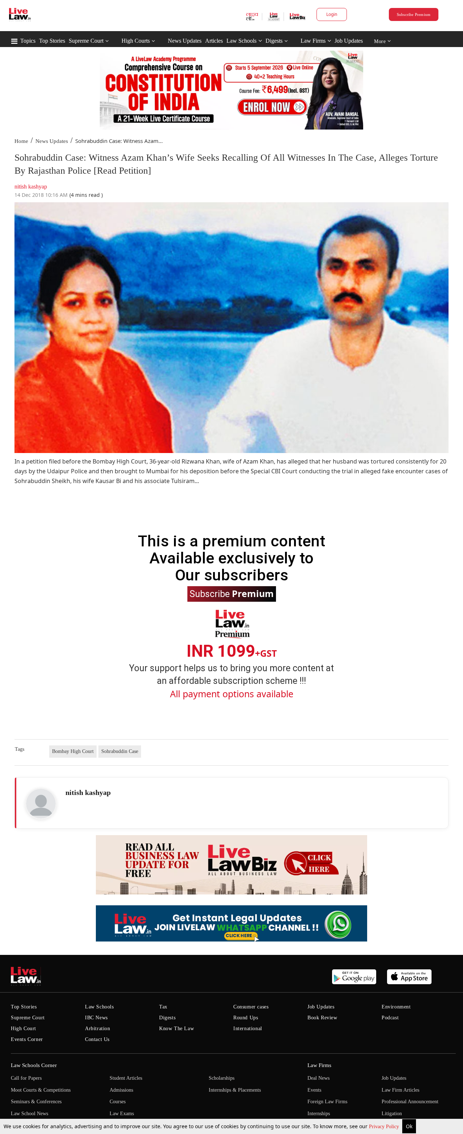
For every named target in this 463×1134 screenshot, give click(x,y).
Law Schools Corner (34, 1065)
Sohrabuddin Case (119, 751)
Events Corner (27, 1039)
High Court (23, 1028)
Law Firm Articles (400, 1090)
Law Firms (313, 41)
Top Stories (52, 41)
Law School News (29, 1113)
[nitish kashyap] (41, 803)
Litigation (392, 1113)
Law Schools (241, 41)
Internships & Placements (235, 1090)
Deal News (318, 1078)
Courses (118, 1101)
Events (314, 1090)
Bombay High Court (73, 751)
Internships (318, 1113)
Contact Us (97, 1039)
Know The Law (176, 1028)
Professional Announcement (410, 1101)
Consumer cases (250, 1007)
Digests (274, 41)
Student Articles (126, 1078)
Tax (163, 1007)
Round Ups (245, 1017)
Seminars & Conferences (36, 1101)
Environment (396, 1007)
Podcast (390, 1017)
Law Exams (122, 1113)
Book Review (322, 1017)
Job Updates (349, 41)
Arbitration (97, 1028)
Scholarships (221, 1078)
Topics (27, 41)
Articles (214, 41)
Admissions (121, 1090)
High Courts (136, 41)
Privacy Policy (384, 1126)
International (247, 1028)
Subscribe (232, 593)
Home (21, 141)
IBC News (96, 1017)
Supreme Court (86, 41)
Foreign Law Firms (327, 1101)
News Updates (184, 41)
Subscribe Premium (414, 14)
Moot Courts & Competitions (41, 1090)
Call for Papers (26, 1078)
